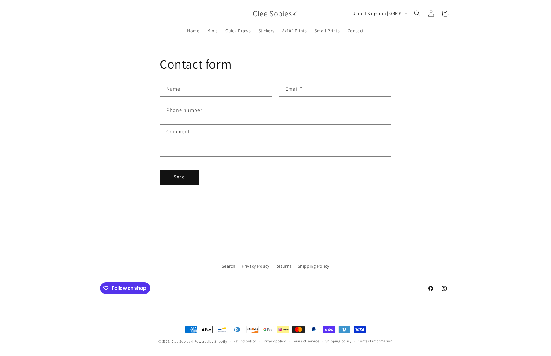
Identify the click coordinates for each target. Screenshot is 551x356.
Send (179, 177)
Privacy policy (274, 341)
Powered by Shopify (211, 341)
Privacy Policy (255, 266)
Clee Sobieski (183, 341)
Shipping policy (338, 341)
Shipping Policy (313, 266)
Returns (284, 266)
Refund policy (244, 341)
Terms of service (305, 341)
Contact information (375, 341)
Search (229, 266)
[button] (417, 13)
